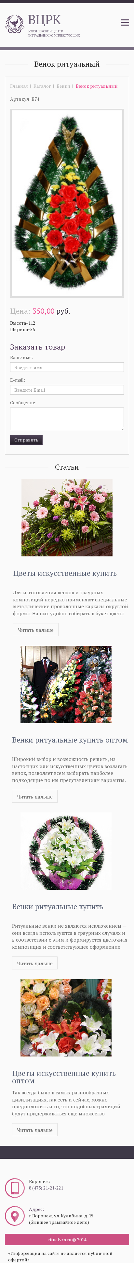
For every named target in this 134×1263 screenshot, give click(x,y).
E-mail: (17, 380)
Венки (63, 86)
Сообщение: (23, 402)
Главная (19, 86)
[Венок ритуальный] (67, 203)
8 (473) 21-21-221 (46, 1188)
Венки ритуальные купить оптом (70, 740)
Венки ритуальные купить (57, 906)
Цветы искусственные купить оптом (64, 1077)
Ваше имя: (21, 357)
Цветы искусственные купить (65, 573)
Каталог (42, 86)
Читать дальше (36, 630)
